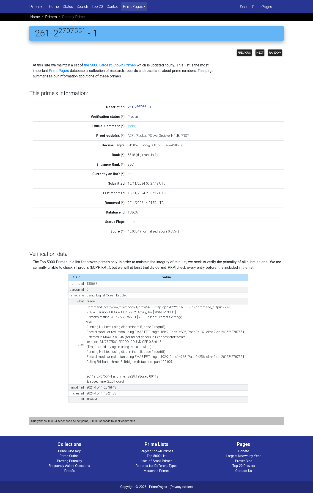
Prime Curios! (69, 456)
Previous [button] (244, 52)
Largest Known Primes (156, 451)
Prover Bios (243, 461)
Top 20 (97, 6)
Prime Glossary (69, 451)
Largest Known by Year (243, 456)
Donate (243, 451)
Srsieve (164, 136)
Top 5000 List (157, 456)
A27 (130, 136)
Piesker (141, 136)
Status (68, 6)
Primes (36, 6)
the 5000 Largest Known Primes (110, 65)
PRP (171, 267)
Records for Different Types (156, 466)
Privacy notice (181, 487)
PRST (185, 136)
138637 (133, 212)
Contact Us (243, 471)
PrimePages (59, 70)
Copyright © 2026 (133, 487)
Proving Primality (69, 461)
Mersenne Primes (157, 471)
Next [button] (260, 52)
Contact (113, 6)
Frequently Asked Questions (69, 466)
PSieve (152, 136)
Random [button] (275, 52)
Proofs (69, 471)
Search (82, 6)
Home (54, 6)
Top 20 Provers (243, 466)
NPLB (175, 136)
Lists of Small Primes (156, 461)
